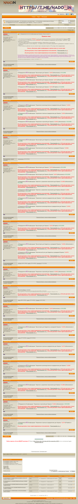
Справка (29, 24)
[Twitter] (68, 14)
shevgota (39, 263)
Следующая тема (43, 451)
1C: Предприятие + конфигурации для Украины (45, 21)
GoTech (19, 263)
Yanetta (37, 300)
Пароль (60, 22)
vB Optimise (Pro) (31, 503)
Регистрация (44, 16)
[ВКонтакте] (66, 14)
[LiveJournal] (73, 14)
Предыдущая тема (35, 451)
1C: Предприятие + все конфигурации (27, 21)
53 (65, 27)
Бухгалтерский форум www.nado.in (12, 21)
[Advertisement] (39, 446)
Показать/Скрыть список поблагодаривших (46, 64)
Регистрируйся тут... (62, 50)
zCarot (50, 501)
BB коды (5, 466)
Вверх (74, 498)
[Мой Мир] (71, 14)
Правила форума (6, 470)
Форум (38, 16)
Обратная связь (49, 498)
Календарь (66, 24)
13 (63, 27)
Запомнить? (72, 21)
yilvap (28, 338)
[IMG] (4, 467)
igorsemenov (21, 159)
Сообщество (46, 24)
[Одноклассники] (70, 14)
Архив (70, 498)
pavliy (29, 263)
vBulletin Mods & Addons (39, 503)
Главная (33, 16)
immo (19, 300)
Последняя (70, 27)
